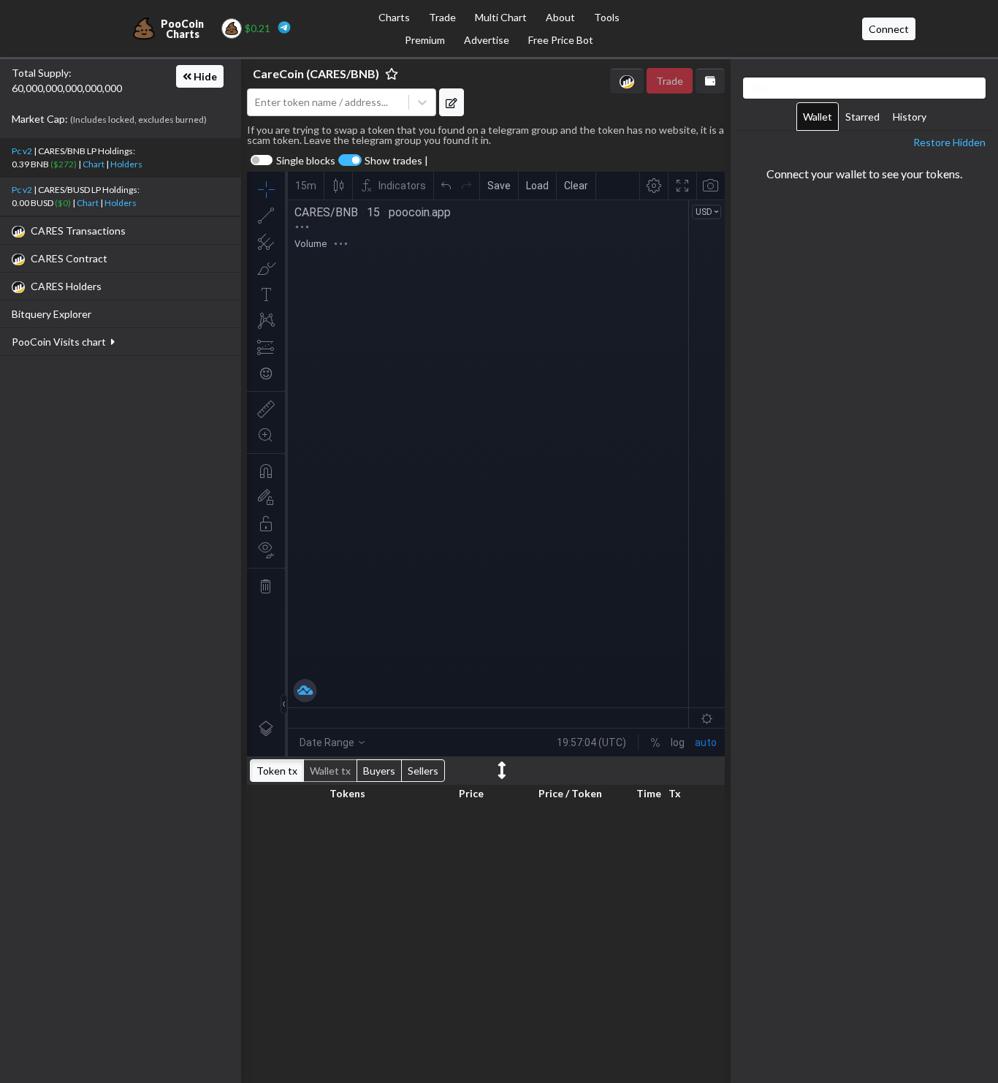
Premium (425, 40)
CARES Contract (69, 258)
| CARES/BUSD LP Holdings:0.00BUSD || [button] (76, 196)
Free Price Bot (560, 40)
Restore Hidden (949, 142)
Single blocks (305, 161)
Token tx (276, 770)
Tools (607, 17)
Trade (442, 17)
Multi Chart (501, 17)
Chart (93, 164)
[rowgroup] (486, 940)
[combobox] (328, 102)
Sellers (423, 770)
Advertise (486, 40)
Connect (889, 29)
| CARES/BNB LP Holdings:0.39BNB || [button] (77, 157)
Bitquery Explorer (51, 314)
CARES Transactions (78, 230)
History (909, 116)
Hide (204, 76)
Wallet (817, 116)
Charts (394, 17)
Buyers (379, 770)
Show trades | (396, 161)
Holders (126, 164)
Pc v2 (22, 150)
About (560, 17)
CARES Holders (66, 286)
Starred (862, 116)
